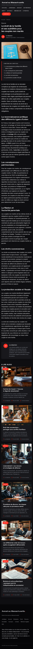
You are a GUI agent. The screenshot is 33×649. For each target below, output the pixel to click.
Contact (6, 14)
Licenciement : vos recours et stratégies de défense (12, 467)
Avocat (19, 7)
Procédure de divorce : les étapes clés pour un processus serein (14, 505)
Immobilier (17, 10)
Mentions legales (25, 621)
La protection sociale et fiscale (13, 77)
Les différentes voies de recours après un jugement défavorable (14, 544)
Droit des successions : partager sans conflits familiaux (14, 428)
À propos (26, 10)
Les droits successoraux (11, 75)
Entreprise (27, 7)
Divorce (10, 10)
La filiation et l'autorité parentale (13, 73)
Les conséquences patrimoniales (14, 70)
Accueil (4, 7)
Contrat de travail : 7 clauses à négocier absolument (13, 390)
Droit (4, 10)
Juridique (12, 7)
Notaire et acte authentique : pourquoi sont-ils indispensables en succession (13, 583)
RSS (3, 624)
